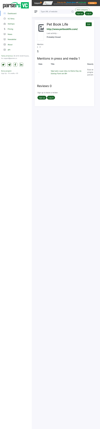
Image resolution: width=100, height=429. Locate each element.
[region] (16, 214)
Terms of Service (7, 56)
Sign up (80, 13)
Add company (82, 10)
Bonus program (6, 71)
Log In (88, 13)
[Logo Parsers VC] (16, 5)
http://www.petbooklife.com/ (62, 29)
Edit (88, 24)
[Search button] (72, 11)
